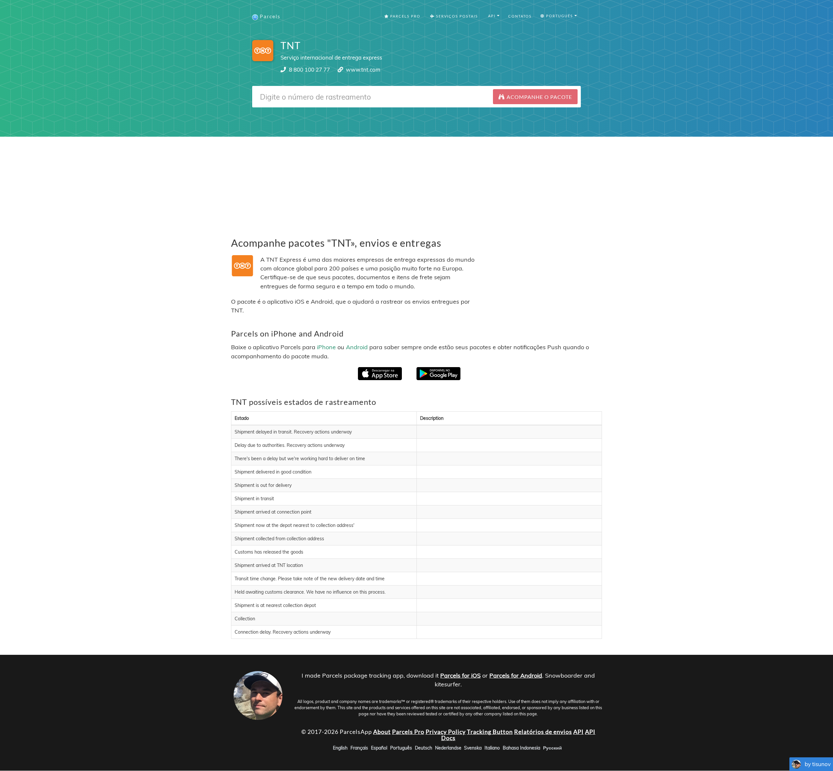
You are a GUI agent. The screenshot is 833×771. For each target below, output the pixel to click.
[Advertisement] (416, 182)
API (578, 731)
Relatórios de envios (543, 731)
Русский (552, 748)
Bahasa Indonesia (521, 748)
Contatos (520, 16)
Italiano (492, 748)
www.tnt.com (363, 69)
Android (357, 347)
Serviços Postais (456, 16)
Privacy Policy (446, 731)
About (382, 731)
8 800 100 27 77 (309, 69)
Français (359, 748)
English (340, 748)
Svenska (473, 748)
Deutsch (423, 748)
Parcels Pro (404, 16)
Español (379, 748)
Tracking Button (490, 731)
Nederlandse (448, 748)
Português (401, 748)
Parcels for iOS (460, 675)
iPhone (326, 347)
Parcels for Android (515, 675)
